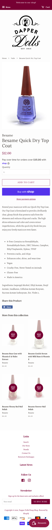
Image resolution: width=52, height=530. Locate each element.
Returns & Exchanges (26, 457)
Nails (13, 58)
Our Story (26, 445)
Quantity (6, 167)
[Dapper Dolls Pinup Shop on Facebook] (23, 481)
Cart (47, 7)
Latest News (26, 464)
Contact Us (26, 453)
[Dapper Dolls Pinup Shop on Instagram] (29, 481)
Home (4, 58)
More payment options (26, 199)
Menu (7, 7)
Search (26, 442)
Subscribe (41, 502)
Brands (26, 449)
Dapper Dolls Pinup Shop (28, 510)
